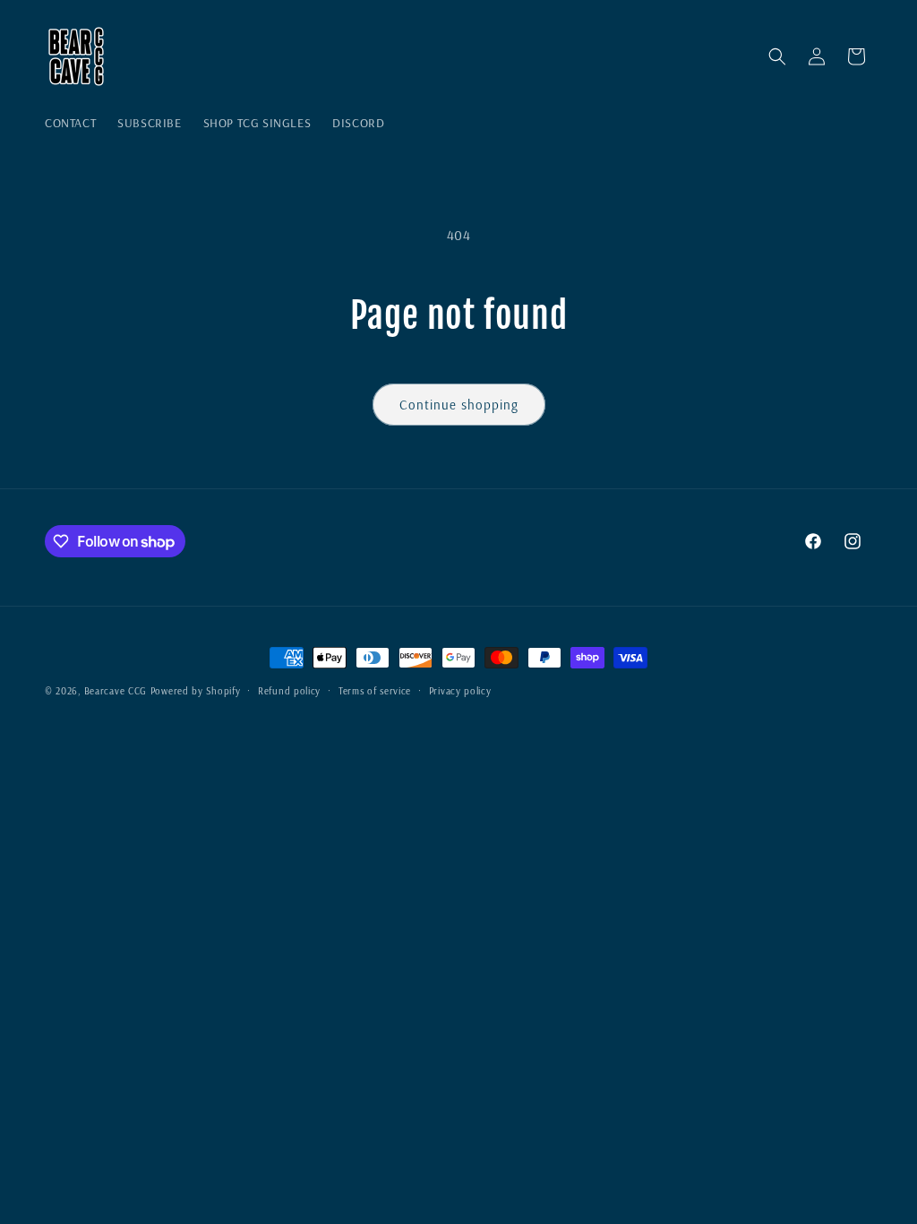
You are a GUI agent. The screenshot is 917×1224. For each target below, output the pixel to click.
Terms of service (375, 691)
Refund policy (289, 691)
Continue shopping (458, 404)
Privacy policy (460, 691)
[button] (777, 56)
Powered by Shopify (195, 691)
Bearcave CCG (115, 691)
